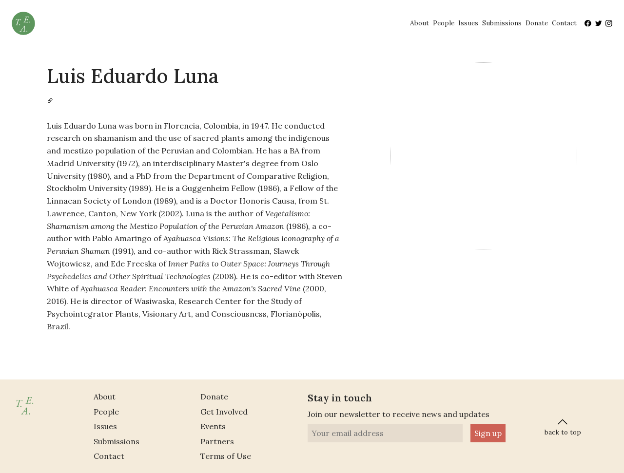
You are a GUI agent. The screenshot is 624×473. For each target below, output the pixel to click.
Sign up (488, 433)
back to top (563, 432)
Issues (468, 23)
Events (213, 426)
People (443, 23)
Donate (537, 23)
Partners (217, 441)
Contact (564, 23)
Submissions (502, 23)
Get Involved (224, 411)
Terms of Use (225, 456)
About (419, 23)
